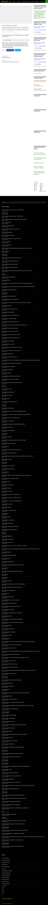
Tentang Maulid (4, 213)
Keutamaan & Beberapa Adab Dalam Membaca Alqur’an (12, 679)
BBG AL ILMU (5, 1)
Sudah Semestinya (5, 763)
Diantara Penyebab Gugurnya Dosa (8, 743)
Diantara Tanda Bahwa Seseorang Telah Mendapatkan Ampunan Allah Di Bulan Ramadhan (18, 641)
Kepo (3, 811)
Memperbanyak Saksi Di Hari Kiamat (8, 721)
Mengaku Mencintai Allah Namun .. (8, 484)
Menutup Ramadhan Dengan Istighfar (9, 660)
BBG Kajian (18, 1)
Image (3, 889)
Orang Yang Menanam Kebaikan (7, 523)
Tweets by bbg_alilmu (38, 73)
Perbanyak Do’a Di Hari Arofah (7, 427)
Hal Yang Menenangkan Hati (7, 616)
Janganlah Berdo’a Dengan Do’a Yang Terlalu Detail (11, 334)
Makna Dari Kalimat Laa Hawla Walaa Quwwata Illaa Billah (12, 619)
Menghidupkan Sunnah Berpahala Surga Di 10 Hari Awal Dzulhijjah (14, 440)
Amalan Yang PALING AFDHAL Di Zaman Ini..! (10, 61)
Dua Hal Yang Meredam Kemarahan (8, 235)
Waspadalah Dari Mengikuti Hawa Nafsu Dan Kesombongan (12, 753)
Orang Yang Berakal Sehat (6, 222)
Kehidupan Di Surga (5, 446)
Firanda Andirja (4, 864)
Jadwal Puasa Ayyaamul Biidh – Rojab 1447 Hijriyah (11, 804)
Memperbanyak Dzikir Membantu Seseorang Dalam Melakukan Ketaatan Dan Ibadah (17, 270)
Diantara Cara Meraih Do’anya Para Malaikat (10, 740)
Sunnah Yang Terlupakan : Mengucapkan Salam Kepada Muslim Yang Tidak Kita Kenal (17, 456)
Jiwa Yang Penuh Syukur (6, 481)
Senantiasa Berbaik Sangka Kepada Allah (9, 289)
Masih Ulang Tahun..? (5, 843)
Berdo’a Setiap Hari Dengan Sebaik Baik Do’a (10, 267)
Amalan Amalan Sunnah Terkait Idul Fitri (9, 647)
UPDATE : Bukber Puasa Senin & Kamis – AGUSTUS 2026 (12, 216)
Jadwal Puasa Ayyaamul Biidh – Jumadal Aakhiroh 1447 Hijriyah (13, 833)
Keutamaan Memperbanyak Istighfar (8, 276)
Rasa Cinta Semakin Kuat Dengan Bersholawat (10, 478)
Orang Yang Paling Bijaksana (7, 536)
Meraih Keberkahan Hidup (6, 305)
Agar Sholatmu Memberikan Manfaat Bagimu (10, 328)
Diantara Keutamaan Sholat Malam (8, 340)
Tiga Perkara (4, 817)
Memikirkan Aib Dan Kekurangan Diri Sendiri (10, 331)
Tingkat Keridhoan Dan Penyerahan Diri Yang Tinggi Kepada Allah (14, 411)
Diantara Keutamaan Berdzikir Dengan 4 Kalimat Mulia (11, 363)
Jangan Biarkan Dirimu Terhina (7, 542)
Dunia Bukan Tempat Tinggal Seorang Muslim (10, 772)
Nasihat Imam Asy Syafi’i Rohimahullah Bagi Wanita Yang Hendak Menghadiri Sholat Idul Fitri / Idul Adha (20, 651)
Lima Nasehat (4, 404)
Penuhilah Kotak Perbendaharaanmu (8, 727)
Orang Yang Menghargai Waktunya (8, 779)
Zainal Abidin (4, 885)
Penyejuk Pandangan (5, 711)
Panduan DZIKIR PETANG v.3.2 (39, 14)
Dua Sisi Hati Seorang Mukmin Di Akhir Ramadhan (11, 654)
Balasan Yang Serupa (5, 593)
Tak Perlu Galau (4, 433)
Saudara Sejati (4, 462)
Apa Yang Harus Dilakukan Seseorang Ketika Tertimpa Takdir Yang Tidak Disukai (16, 475)
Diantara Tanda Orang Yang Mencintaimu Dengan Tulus (12, 257)
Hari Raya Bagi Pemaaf (6, 638)
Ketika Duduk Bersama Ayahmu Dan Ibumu (9, 308)
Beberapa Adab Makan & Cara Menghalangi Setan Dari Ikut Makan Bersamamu (16, 766)
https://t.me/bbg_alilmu (38, 85)
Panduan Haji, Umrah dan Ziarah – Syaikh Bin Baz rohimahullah (40, 11)
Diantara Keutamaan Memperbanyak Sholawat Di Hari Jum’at (13, 564)
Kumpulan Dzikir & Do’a (39, 162)
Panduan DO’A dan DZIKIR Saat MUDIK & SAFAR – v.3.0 (40, 18)
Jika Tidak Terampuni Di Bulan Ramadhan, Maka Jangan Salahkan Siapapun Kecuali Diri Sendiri (18, 670)
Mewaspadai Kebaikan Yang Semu (8, 596)
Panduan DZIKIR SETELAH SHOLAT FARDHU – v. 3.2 (39, 16)
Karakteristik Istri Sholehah (7, 436)
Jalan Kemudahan (5, 759)
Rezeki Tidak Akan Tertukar (7, 388)
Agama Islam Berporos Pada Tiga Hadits (9, 318)
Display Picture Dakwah (34, 1)
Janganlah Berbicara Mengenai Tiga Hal (9, 510)
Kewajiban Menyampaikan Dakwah (8, 225)
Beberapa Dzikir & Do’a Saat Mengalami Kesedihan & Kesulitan (13, 702)
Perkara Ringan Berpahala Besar (7, 353)
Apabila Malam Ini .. (5, 676)
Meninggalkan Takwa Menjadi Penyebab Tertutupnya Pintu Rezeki (14, 820)
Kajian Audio (42, 1)
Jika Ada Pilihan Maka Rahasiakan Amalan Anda (10, 260)
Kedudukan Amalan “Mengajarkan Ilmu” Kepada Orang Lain (12, 839)
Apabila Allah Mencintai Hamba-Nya (8, 520)
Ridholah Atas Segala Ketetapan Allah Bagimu (10, 526)
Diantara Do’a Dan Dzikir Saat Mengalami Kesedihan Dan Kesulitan (14, 798)
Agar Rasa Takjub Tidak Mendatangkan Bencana (10, 788)
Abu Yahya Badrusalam (7, 25)
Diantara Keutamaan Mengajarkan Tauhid (9, 401)
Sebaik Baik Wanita (5, 513)
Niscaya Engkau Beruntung (7, 488)
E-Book (13, 1)
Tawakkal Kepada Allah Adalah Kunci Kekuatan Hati (11, 782)
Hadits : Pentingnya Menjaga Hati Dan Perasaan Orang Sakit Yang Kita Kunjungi (16, 302)
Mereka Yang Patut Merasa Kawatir (8, 465)
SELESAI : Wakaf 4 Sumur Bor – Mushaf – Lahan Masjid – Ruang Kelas (14, 545)
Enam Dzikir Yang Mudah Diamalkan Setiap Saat (10, 321)
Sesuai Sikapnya (5, 292)
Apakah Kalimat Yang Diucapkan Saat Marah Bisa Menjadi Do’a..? (13, 823)
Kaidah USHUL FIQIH (26, 1)
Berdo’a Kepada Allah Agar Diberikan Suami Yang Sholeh (12, 382)
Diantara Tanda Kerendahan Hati (8, 539)
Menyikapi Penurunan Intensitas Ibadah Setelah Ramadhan (12, 622)
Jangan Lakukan (4, 750)
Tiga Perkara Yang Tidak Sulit (7, 504)
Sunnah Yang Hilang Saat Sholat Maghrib (9, 715)
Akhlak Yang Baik (5, 574)
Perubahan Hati (4, 577)
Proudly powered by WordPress (7, 903)
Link (2, 894)
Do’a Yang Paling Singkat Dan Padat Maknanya (10, 299)
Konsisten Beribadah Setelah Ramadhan (9, 555)
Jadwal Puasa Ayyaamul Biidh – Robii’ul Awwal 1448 (11, 238)
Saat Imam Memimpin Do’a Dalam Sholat (9, 673)
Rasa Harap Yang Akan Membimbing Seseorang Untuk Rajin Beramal (14, 724)
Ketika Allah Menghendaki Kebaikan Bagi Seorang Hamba (12, 571)
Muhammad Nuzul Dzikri (6, 875)
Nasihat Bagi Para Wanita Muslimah (8, 312)
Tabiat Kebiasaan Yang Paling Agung (8, 718)
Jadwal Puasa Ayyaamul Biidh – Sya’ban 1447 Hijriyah (11, 756)
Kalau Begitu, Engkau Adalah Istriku (8, 392)
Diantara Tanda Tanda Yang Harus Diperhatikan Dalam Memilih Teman (14, 324)
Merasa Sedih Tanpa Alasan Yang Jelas (9, 443)
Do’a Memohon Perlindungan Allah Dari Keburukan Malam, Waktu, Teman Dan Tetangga (18, 705)
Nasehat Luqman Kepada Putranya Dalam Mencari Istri (12, 449)
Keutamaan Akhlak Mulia (6, 552)
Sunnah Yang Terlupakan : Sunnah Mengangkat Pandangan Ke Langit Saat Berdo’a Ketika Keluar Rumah (20, 548)
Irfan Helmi (4, 868)
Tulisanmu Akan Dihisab (6, 241)
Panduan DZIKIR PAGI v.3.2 (39, 12)
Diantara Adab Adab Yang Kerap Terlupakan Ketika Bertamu (13, 846)
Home (10, 1)
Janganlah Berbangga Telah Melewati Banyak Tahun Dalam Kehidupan (14, 734)
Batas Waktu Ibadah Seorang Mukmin (8, 631)
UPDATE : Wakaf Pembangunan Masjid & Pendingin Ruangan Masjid (14, 219)
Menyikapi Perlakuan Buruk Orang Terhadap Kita (10, 600)
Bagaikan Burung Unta (6, 398)
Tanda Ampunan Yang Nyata (7, 635)
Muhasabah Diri (4, 254)
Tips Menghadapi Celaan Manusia (8, 686)
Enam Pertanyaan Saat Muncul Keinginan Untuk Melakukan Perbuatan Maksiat (16, 414)
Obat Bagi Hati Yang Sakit (6, 516)
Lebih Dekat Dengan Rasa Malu (7, 737)
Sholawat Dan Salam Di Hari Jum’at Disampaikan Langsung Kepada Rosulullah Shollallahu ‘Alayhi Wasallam (21, 360)
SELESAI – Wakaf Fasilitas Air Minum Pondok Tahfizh (11, 775)
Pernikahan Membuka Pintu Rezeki (8, 468)
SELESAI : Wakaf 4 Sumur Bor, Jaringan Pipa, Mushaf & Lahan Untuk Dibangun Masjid (17, 283)
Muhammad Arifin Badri (6, 872)
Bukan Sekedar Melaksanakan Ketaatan (9, 814)
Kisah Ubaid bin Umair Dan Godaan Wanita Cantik (11, 417)
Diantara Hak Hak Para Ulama (7, 395)
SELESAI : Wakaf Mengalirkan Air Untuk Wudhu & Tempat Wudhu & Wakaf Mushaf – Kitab (18, 785)
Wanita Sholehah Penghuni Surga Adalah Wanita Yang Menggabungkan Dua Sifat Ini (17, 248)
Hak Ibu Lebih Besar (5, 472)
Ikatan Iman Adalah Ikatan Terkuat (8, 344)
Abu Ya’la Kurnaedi (5, 858)
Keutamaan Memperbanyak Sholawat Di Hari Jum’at (11, 606)
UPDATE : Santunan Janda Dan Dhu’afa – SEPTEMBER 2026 (13, 209)
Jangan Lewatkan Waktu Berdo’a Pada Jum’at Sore (11, 229)
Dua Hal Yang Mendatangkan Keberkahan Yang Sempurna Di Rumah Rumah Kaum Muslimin (18, 286)
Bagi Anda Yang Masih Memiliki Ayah (8, 430)
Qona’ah (3, 273)
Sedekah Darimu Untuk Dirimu (7, 731)
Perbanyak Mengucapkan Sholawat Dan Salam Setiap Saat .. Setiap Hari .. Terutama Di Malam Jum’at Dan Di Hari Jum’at (23, 836)
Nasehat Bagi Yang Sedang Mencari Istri (9, 452)
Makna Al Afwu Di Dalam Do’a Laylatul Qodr (9, 663)
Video (3, 892)
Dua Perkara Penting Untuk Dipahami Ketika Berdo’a (11, 801)
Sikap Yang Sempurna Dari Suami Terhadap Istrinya (11, 494)
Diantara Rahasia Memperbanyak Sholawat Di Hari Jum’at (12, 587)
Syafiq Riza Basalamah (6, 883)
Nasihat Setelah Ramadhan (7, 625)
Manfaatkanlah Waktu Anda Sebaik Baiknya (9, 529)
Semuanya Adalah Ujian (6, 280)
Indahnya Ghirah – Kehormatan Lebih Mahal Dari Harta (12, 500)
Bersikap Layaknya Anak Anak (7, 491)
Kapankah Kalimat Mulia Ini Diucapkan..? (9, 296)
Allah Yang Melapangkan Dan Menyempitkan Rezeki (11, 376)
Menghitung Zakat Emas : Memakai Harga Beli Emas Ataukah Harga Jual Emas (16, 692)
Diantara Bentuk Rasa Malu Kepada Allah (9, 603)
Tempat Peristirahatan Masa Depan (8, 628)
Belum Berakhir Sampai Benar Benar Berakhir (10, 667)
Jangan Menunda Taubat (6, 558)
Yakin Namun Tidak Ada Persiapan (8, 408)
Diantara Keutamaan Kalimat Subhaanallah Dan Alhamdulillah (13, 795)
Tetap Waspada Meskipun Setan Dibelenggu (10, 708)
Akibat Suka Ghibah (5, 251)
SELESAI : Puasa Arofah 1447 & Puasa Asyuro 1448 (11, 350)
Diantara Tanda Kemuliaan (6, 372)
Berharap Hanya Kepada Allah (7, 683)
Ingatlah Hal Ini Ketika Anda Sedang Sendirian (10, 379)
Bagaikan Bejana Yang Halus (7, 459)
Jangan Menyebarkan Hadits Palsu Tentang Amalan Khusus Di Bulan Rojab (15, 807)
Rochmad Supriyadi (5, 881)
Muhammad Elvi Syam (5, 862)
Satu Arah (3, 385)
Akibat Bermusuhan (5, 827)
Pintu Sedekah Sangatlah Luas (7, 232)
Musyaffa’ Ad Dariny (5, 879)
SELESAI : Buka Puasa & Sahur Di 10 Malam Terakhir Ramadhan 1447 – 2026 (15, 657)
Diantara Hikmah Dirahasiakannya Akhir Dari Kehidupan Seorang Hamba (15, 830)
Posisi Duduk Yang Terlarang (7, 695)
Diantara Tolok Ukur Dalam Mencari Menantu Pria (11, 337)
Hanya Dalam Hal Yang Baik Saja (7, 369)
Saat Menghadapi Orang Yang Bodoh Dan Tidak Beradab (12, 612)
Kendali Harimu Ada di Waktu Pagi (8, 561)
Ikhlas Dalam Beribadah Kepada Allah (8, 366)
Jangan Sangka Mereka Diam (7, 769)
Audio (3, 887)
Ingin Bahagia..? (4, 791)
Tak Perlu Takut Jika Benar (6, 507)
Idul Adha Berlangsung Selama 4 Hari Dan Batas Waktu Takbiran (13, 424)
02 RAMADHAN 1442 (6, 57)
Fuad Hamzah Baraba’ (5, 866)
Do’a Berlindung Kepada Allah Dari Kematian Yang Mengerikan (39, 173)
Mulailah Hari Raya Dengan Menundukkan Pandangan (11, 644)
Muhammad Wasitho (5, 877)
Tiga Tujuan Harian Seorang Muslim (8, 609)
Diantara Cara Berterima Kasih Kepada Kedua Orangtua (12, 347)
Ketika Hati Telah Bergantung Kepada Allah (10, 264)
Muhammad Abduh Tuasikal (7, 870)
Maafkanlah (4, 532)
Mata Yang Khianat (5, 568)
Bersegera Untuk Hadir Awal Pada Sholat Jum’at (10, 315)
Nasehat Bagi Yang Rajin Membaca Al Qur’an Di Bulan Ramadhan (13, 584)
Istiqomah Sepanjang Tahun (7, 580)
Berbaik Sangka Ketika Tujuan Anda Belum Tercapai (11, 497)
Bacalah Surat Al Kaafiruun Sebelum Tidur (9, 356)
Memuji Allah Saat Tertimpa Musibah (8, 590)
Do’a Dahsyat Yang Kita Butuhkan (8, 420)
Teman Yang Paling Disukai (6, 244)
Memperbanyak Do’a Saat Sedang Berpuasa (10, 699)
